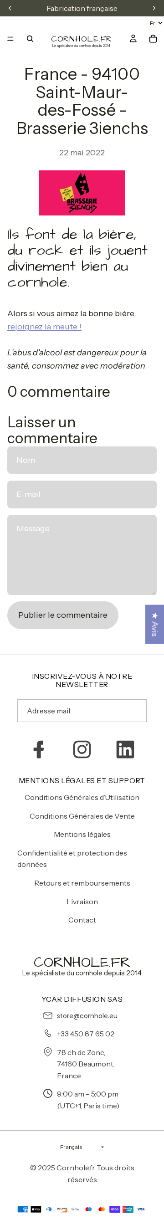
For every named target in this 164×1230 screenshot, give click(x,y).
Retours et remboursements (82, 882)
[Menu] (10, 38)
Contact (82, 919)
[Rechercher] (30, 39)
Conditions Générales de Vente (82, 815)
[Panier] (153, 39)
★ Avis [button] (155, 624)
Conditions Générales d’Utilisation (82, 797)
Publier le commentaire (63, 615)
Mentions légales (82, 834)
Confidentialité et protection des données (72, 858)
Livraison (82, 901)
